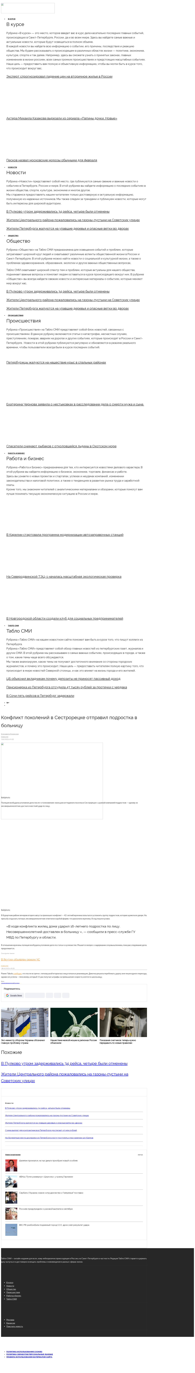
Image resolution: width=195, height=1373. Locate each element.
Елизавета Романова (10, 734)
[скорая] (28, 397)
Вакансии (10, 1323)
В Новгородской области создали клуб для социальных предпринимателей (64, 618)
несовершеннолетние (9, 983)
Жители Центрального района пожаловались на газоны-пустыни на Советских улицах (73, 220)
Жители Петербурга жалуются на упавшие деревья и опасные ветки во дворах (67, 228)
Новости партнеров (74, 1154)
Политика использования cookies (24, 1352)
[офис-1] (28, 611)
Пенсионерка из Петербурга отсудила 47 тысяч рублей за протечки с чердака (66, 687)
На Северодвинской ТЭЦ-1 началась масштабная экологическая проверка (63, 576)
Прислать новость (14, 1326)
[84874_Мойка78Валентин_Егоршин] (28, 153)
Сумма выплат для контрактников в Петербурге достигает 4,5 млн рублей (41, 1130)
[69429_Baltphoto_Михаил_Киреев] (28, 528)
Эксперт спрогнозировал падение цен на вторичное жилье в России (59, 76)
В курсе (11, 19)
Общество (13, 236)
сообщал (17, 973)
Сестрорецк (17, 983)
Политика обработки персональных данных (29, 1354)
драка (2, 983)
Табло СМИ (13, 626)
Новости (12, 167)
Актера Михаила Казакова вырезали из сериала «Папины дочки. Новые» (61, 118)
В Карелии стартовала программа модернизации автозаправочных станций (64, 535)
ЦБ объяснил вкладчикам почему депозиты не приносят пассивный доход (63, 679)
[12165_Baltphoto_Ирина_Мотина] (28, 569)
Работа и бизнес (16, 453)
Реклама (10, 1319)
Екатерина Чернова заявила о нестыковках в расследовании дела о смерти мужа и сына (75, 404)
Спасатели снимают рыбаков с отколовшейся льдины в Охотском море (61, 446)
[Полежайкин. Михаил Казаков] (28, 111)
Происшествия (15, 315)
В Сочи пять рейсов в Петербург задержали (40, 696)
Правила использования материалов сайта (29, 1357)
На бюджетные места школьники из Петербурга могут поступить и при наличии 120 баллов (49, 1138)
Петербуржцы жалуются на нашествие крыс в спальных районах (56, 362)
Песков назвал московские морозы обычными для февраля (51, 160)
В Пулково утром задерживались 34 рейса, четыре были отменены (57, 211)
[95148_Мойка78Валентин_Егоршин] (28, 439)
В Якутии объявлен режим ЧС (20, 959)
